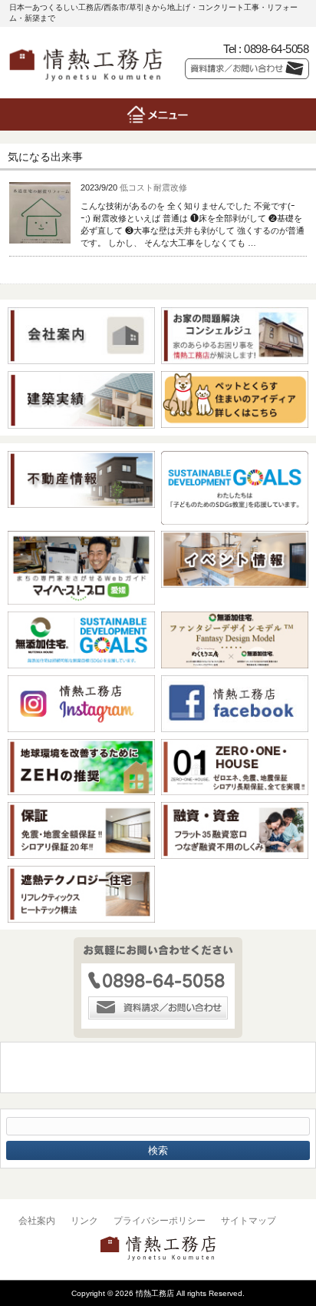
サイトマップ (248, 1220)
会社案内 (36, 1220)
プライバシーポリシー (160, 1220)
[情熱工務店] (86, 85)
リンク (84, 1220)
